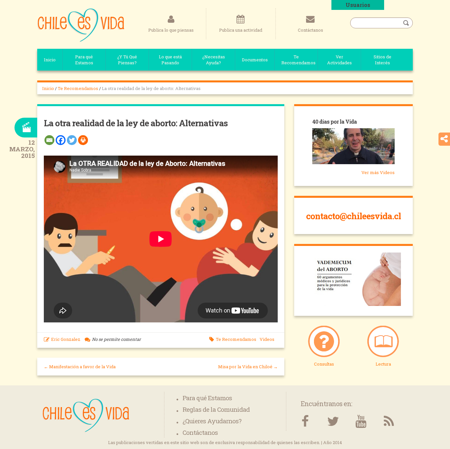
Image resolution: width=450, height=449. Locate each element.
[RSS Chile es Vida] (389, 421)
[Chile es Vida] (81, 25)
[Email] (49, 140)
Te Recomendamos (298, 60)
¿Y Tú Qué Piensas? (127, 60)
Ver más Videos (378, 172)
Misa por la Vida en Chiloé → (248, 367)
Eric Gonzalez (65, 339)
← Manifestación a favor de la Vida (80, 367)
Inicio (50, 60)
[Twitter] (72, 140)
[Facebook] (61, 140)
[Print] (83, 140)
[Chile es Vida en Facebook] (305, 421)
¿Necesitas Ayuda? (213, 60)
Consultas (324, 364)
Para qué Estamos (84, 60)
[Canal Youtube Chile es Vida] (361, 421)
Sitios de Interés (382, 60)
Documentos (255, 60)
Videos (267, 339)
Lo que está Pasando (170, 60)
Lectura (383, 364)
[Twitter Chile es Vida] (333, 421)
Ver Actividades (339, 60)
